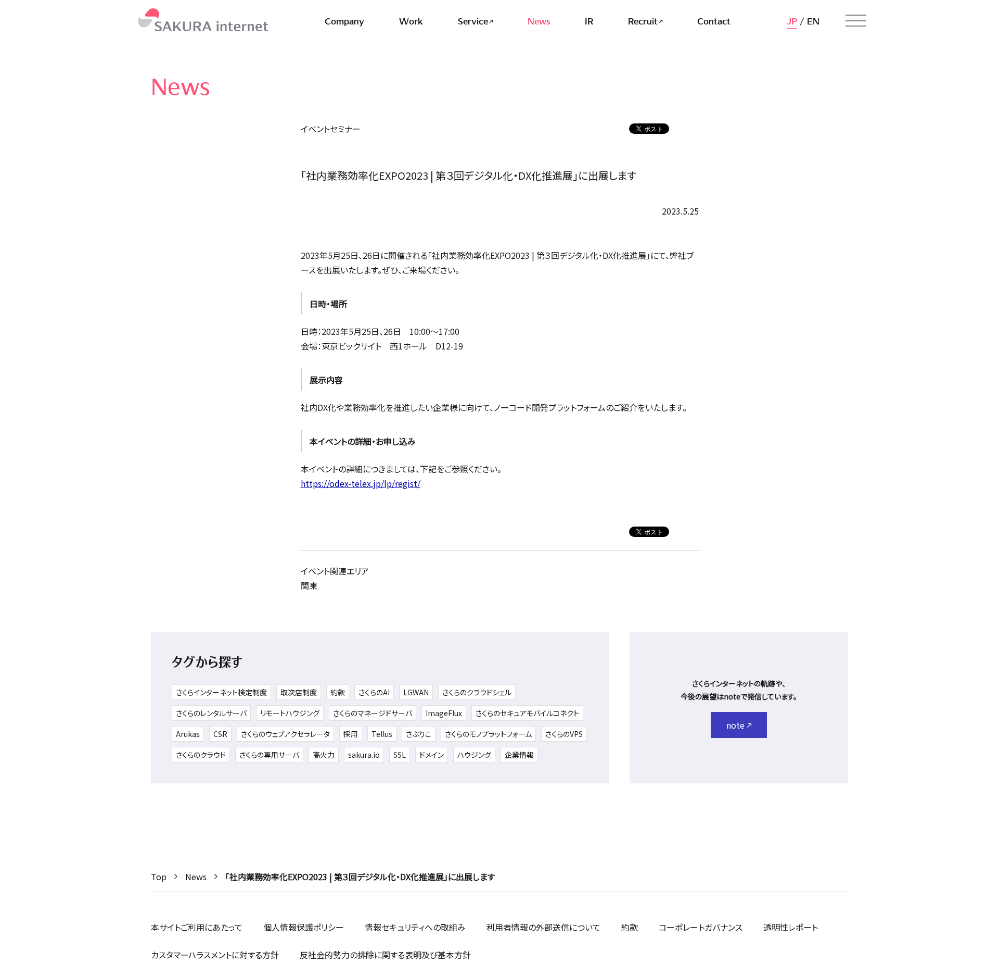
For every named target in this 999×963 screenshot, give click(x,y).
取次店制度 (298, 692)
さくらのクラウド (201, 754)
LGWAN (416, 692)
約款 (337, 692)
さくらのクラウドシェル (476, 692)
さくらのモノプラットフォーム (488, 734)
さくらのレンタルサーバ (211, 713)
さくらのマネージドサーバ (372, 713)
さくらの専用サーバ (269, 754)
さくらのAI (374, 692)
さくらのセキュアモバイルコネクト (527, 713)
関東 (309, 585)
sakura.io (364, 754)
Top (158, 876)
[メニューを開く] (856, 20)
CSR (220, 734)
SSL (399, 754)
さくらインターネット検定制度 (221, 692)
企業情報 (519, 754)
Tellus (382, 734)
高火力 (324, 754)
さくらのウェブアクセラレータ (285, 734)
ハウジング (474, 754)
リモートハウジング (289, 713)
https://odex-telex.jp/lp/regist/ (360, 483)
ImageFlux (444, 713)
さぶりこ (418, 734)
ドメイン (431, 754)
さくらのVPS (564, 734)
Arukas (188, 734)
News (196, 876)
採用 (350, 734)
